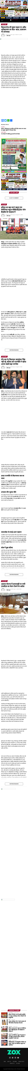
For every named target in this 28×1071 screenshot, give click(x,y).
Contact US (12, 1063)
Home (5, 1061)
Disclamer (15, 1061)
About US (9, 1061)
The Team (18, 1063)
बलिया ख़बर (8, 35)
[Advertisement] (14, 104)
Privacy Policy (21, 1061)
